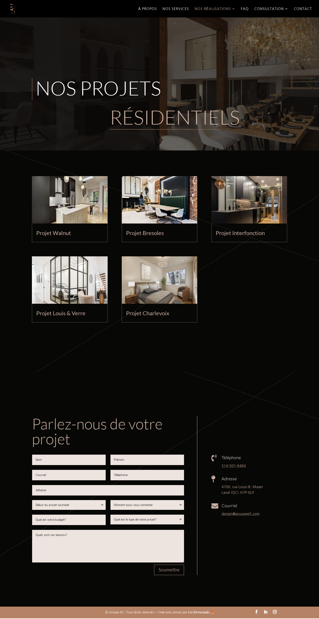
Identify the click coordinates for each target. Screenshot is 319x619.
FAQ (245, 8)
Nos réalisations (213, 8)
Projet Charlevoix (147, 313)
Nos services (176, 8)
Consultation (269, 8)
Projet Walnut (53, 232)
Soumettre (169, 570)
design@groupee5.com (241, 514)
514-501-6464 (234, 465)
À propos (147, 8)
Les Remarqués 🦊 (201, 612)
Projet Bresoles (145, 232)
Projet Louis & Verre (61, 313)
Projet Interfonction (240, 232)
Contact (303, 8)
